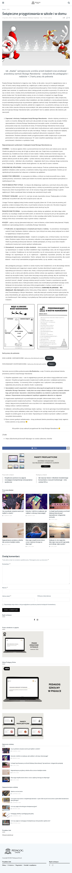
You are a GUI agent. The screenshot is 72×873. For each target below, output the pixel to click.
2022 (8, 9)
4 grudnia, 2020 (16, 808)
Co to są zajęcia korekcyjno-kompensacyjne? (24, 806)
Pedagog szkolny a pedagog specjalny (22, 813)
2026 (5, 507)
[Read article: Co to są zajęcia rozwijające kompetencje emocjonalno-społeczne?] (6, 822)
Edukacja (30, 18)
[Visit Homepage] (36, 3)
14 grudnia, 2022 (7, 18)
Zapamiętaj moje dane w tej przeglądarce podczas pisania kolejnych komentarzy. (30, 604)
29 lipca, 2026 (53, 519)
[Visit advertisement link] (36, 461)
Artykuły (24, 18)
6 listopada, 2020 (16, 802)
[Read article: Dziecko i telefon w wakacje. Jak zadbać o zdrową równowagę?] (36, 501)
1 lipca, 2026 (53, 546)
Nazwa (5, 588)
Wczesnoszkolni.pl (7, 835)
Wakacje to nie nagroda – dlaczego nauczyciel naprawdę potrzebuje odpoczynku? (59, 542)
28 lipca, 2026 (6, 544)
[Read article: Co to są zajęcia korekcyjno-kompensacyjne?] (6, 808)
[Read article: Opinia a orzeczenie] (6, 793)
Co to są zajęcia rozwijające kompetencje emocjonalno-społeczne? (30, 821)
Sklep (4, 865)
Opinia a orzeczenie (17, 791)
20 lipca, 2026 (30, 546)
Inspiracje (36, 18)
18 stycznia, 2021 (16, 823)
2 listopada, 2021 (16, 793)
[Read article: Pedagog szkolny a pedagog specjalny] (6, 815)
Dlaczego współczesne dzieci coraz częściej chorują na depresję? (35, 542)
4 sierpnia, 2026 (31, 515)
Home (3, 9)
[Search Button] (69, 3)
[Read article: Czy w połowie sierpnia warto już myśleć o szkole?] (13, 501)
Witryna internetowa (44, 596)
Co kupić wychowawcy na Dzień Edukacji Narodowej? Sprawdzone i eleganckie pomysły (59, 514)
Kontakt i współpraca (30, 865)
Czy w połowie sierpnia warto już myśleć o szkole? (13, 512)
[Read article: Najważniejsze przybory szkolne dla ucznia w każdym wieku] (13, 530)
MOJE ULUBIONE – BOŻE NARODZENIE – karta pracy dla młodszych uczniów (23, 358)
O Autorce (11, 865)
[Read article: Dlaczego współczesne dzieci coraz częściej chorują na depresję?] (36, 530)
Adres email (6, 596)
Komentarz (6, 564)
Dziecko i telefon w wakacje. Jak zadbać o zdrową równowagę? (36, 512)
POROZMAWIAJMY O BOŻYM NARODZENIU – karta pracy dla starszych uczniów (24, 364)
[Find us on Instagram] (37, 620)
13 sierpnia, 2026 (7, 515)
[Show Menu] (3, 3)
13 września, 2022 (16, 816)
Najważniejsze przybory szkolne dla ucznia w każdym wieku (12, 541)
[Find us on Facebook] (34, 620)
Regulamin (19, 865)
